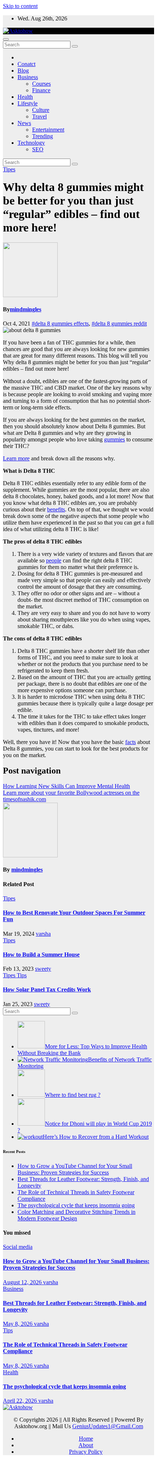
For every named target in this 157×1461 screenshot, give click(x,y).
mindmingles (25, 309)
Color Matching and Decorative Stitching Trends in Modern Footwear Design (76, 1215)
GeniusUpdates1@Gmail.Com (107, 1426)
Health (25, 97)
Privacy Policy (86, 1452)
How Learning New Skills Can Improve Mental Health (66, 786)
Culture (40, 110)
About (85, 1445)
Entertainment (48, 129)
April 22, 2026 (20, 1401)
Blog (23, 70)
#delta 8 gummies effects (60, 323)
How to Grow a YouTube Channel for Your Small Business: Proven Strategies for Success (75, 1169)
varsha (43, 934)
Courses (41, 84)
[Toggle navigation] (6, 39)
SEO (37, 149)
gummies (114, 439)
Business (28, 77)
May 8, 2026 (18, 1324)
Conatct (26, 64)
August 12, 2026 (23, 1282)
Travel (39, 116)
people (53, 560)
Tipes (9, 169)
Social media (17, 1247)
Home (86, 1438)
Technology (31, 143)
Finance (41, 90)
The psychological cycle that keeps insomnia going (76, 1205)
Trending (42, 136)
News (24, 123)
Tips (22, 975)
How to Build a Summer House (41, 954)
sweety (43, 969)
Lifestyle (28, 103)
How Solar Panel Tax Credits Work (47, 989)
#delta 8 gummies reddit (119, 323)
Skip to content (20, 6)
